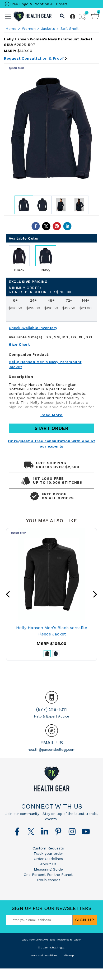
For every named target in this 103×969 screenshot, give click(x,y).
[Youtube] (85, 831)
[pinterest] (57, 226)
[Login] (72, 16)
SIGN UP (84, 919)
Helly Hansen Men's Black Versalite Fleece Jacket (51, 630)
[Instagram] (72, 831)
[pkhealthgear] (51, 779)
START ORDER (51, 428)
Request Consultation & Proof (34, 58)
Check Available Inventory (33, 328)
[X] (30, 831)
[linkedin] (67, 226)
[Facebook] (17, 831)
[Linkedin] (44, 831)
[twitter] (46, 226)
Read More (51, 415)
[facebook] (35, 226)
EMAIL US (51, 742)
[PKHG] (32, 16)
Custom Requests (48, 848)
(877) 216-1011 (51, 709)
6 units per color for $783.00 (40, 290)
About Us (48, 864)
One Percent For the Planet (48, 874)
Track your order (48, 853)
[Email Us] (51, 730)
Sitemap (69, 955)
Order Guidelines (48, 859)
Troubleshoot (48, 880)
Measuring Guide (48, 869)
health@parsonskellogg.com (52, 750)
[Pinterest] (58, 831)
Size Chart (19, 344)
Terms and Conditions (43, 955)
